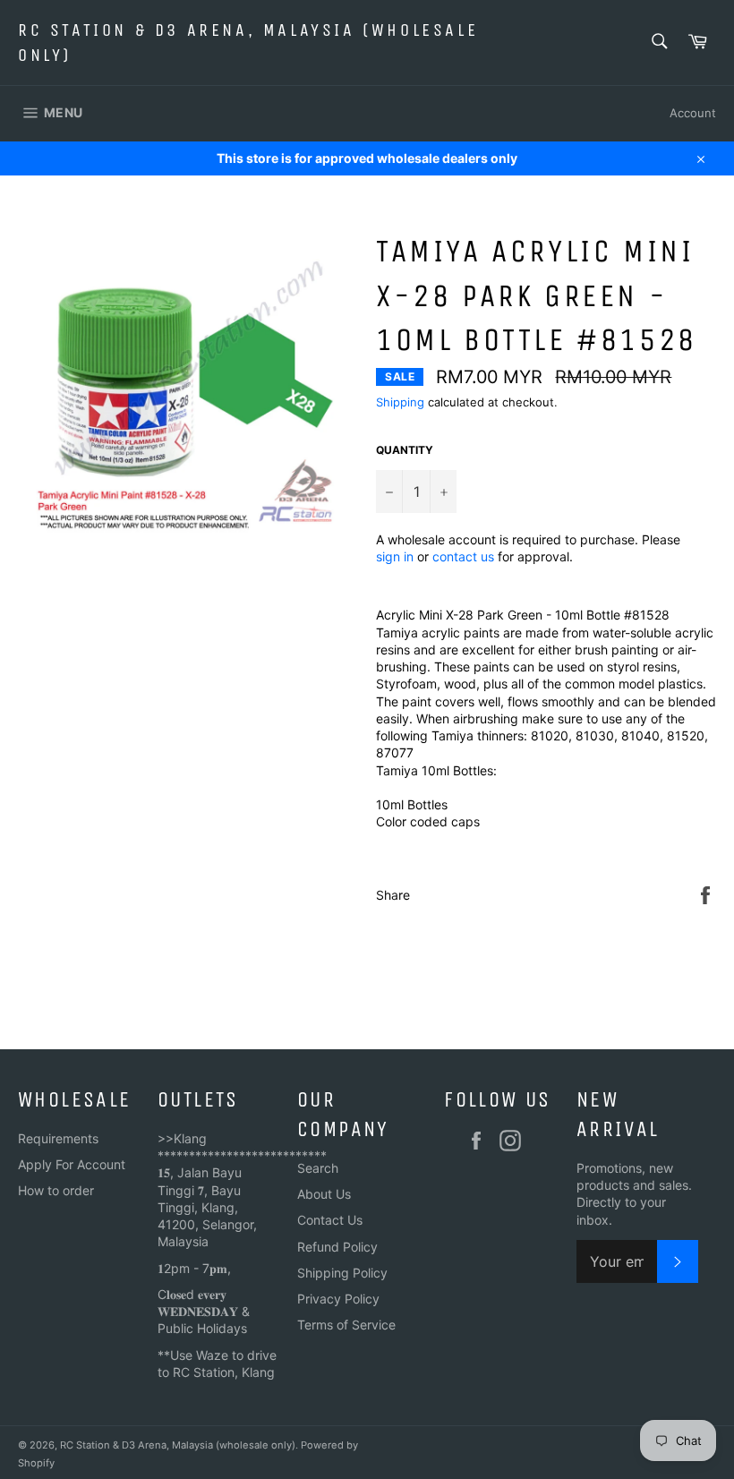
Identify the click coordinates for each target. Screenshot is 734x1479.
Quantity (404, 450)
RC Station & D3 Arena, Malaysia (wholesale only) (248, 42)
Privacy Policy (338, 1298)
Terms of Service (346, 1324)
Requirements (58, 1138)
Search (317, 1168)
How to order (56, 1190)
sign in (395, 556)
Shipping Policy (342, 1272)
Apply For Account (71, 1164)
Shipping (400, 402)
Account (693, 113)
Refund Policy (337, 1246)
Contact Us (330, 1219)
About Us (324, 1193)
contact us (463, 556)
